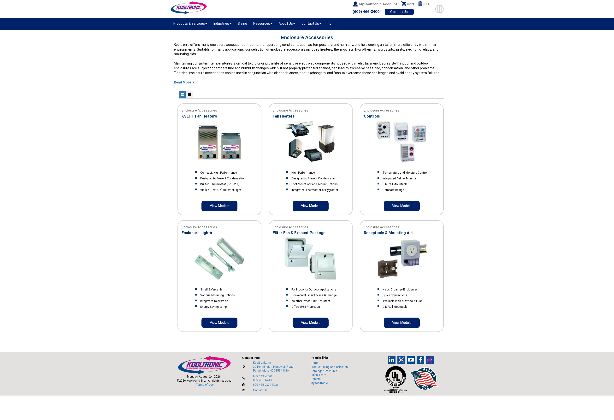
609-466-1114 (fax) (265, 384)
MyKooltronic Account (378, 4)
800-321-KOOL (263, 380)
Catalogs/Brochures (324, 371)
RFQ (427, 4)
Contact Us (260, 390)
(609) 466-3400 (366, 11)
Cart (410, 4)
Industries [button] (221, 23)
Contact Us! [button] (399, 12)
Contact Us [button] (310, 23)
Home (314, 363)
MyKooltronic (319, 383)
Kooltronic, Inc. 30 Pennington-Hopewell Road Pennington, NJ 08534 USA (273, 367)
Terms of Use (204, 384)
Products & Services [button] (189, 23)
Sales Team (318, 375)
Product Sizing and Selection (329, 367)
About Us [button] (286, 23)
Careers (316, 379)
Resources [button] (261, 23)
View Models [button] (219, 206)
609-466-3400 (262, 376)
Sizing (242, 23)
